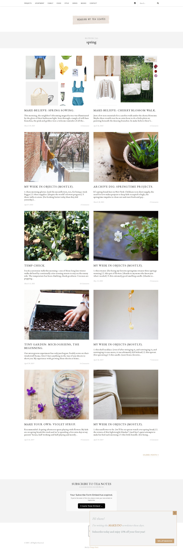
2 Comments (85, 205)
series (74, 3)
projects (28, 3)
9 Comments (85, 440)
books (83, 3)
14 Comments (84, 363)
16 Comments (84, 283)
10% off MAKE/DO (164, 541)
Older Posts (150, 455)
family (50, 3)
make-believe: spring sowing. (49, 110)
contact (93, 3)
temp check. (34, 265)
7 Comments (154, 360)
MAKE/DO (114, 525)
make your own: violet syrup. (50, 424)
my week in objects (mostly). (49, 186)
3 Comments (154, 281)
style (67, 3)
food (59, 3)
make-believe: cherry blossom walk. (124, 110)
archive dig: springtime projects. (123, 186)
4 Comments (85, 126)
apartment (39, 3)
